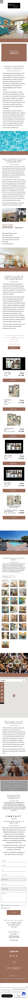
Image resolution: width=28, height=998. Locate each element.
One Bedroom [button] (14, 339)
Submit (13, 912)
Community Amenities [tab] (7, 224)
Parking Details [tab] (19, 227)
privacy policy (22, 905)
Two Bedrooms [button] (14, 341)
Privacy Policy (14, 975)
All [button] (14, 336)
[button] (1, 1)
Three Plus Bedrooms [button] (14, 344)
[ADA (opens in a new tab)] (13, 955)
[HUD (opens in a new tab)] (10, 956)
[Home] (14, 5)
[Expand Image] (5, 583)
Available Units (14, 380)
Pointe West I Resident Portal (14, 782)
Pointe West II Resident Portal (14, 786)
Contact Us (14, 517)
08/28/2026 (12, 347)
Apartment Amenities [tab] (7, 227)
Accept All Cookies (7, 995)
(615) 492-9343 (14, 940)
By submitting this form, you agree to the (11, 905)
